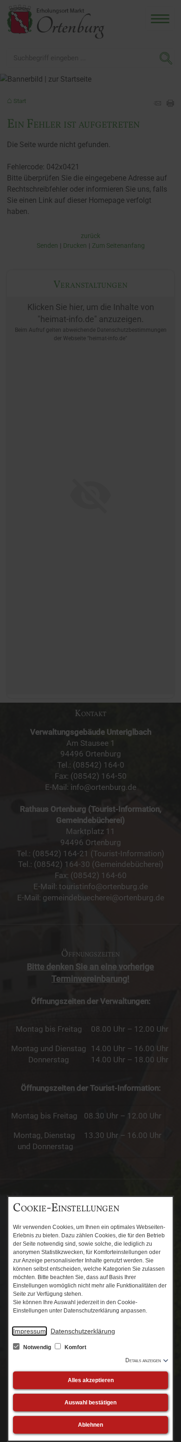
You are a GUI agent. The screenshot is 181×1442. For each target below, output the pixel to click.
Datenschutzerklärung (83, 1331)
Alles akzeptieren (91, 1380)
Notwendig (37, 1347)
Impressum (29, 1331)
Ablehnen (90, 1425)
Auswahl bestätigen (90, 1402)
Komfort (74, 1347)
